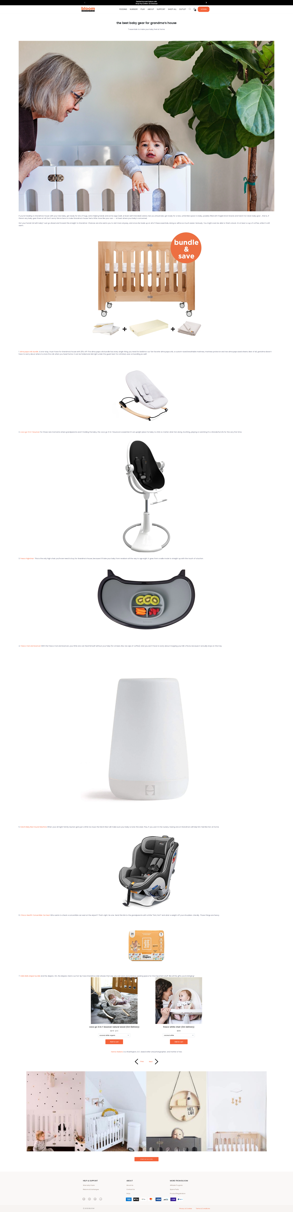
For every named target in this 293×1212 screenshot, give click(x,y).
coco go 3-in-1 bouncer (30, 432)
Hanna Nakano (117, 1052)
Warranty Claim (89, 1185)
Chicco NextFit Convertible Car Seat (35, 915)
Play (143, 9)
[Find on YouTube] (101, 1199)
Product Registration (177, 1193)
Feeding (123, 9)
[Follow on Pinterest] (95, 1199)
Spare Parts (174, 1189)
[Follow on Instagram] (89, 1199)
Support (161, 9)
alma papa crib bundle (29, 352)
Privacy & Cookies (185, 1208)
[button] (207, 2)
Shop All (172, 9)
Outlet (182, 9)
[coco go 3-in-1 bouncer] (146, 393)
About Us (129, 1185)
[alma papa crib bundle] (146, 287)
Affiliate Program (176, 1185)
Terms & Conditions (203, 1208)
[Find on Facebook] (84, 1199)
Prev (142, 1061)
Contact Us (130, 1189)
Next (151, 1061)
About (151, 9)
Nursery (134, 9)
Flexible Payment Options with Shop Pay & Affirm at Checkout (146, 3)
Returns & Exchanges (91, 1189)
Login (204, 9)
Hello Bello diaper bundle (30, 976)
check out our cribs (146, 1159)
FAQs (128, 1193)
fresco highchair (27, 558)
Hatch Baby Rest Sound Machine (33, 827)
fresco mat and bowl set (31, 646)
